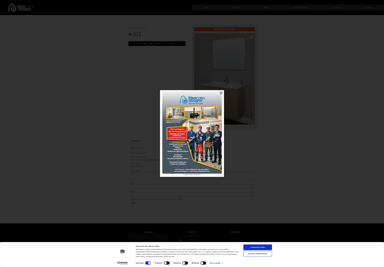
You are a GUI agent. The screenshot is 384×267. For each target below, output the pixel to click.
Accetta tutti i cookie (258, 247)
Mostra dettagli (215, 263)
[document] (192, 133)
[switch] (167, 263)
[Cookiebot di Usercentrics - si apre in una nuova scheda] (122, 263)
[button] (221, 93)
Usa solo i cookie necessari (257, 253)
